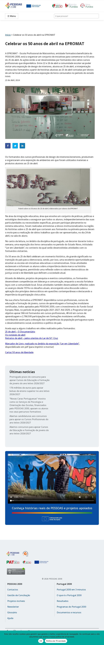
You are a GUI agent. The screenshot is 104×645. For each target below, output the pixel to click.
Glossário (12, 612)
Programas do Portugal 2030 (71, 606)
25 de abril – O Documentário (20, 331)
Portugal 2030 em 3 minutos (71, 589)
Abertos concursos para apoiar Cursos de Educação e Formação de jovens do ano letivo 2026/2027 (29, 430)
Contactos (12, 589)
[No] (100, 637)
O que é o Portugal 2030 (69, 595)
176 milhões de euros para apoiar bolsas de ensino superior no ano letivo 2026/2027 (29, 391)
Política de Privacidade (56, 641)
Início (8, 34)
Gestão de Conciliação (18, 595)
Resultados (62, 601)
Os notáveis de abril (15, 334)
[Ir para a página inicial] (15, 6)
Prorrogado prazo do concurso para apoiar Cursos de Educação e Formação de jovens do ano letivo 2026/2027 (29, 380)
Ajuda (10, 618)
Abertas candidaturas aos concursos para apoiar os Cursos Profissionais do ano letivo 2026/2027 (28, 419)
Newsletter (13, 606)
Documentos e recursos (69, 612)
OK (41, 641)
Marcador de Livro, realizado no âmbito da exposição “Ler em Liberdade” (42, 343)
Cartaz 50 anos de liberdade (19, 352)
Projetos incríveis (16, 601)
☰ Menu (11, 16)
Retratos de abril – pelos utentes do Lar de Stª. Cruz (31, 338)
